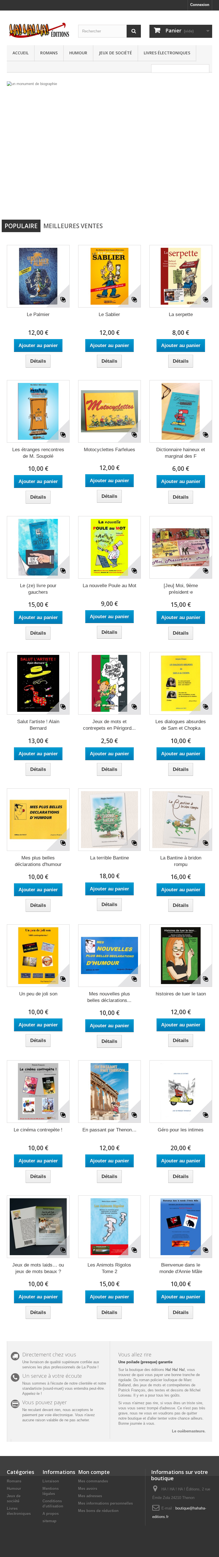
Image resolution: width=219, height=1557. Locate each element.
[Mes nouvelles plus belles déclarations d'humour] (109, 955)
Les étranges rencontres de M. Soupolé (38, 453)
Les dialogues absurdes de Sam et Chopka (180, 725)
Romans (49, 52)
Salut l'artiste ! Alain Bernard (38, 725)
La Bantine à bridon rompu (180, 861)
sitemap (49, 1521)
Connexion (199, 5)
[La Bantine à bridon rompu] (180, 819)
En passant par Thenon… (109, 1130)
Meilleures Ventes (73, 226)
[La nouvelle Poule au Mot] (109, 547)
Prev (187, 202)
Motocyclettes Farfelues (109, 449)
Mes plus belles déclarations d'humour (38, 861)
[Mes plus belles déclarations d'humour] (38, 819)
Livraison (50, 1481)
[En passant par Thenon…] (109, 1091)
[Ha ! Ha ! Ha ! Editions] (38, 30)
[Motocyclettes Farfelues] (109, 411)
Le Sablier (109, 314)
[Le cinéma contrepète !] (38, 1091)
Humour (78, 52)
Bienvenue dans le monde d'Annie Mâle (180, 1268)
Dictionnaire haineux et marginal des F (180, 453)
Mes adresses (90, 1496)
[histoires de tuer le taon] (180, 955)
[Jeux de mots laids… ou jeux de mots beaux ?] (38, 1226)
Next (201, 202)
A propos (50, 1513)
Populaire (21, 226)
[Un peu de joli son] (38, 955)
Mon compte (94, 1472)
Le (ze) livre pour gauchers (38, 589)
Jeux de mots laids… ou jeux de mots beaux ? (38, 1268)
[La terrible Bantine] (109, 819)
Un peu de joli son (38, 994)
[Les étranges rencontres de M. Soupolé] (38, 411)
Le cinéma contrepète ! (38, 1130)
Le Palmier (38, 314)
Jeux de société (115, 52)
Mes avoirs (87, 1488)
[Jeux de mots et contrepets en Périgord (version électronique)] (109, 683)
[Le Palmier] (38, 276)
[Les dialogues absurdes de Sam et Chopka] (180, 683)
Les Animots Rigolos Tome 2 (109, 1268)
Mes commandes (93, 1481)
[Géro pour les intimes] (180, 1091)
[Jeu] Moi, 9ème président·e (181, 589)
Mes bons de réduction (98, 1511)
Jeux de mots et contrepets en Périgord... (109, 725)
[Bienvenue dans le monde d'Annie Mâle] (180, 1226)
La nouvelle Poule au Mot (109, 585)
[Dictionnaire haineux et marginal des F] (180, 411)
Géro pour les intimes (181, 1130)
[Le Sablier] (109, 276)
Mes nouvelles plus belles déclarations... (109, 997)
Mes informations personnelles (105, 1503)
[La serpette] (180, 276)
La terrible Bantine (109, 858)
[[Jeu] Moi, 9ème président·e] (180, 547)
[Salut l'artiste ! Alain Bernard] (38, 683)
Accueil (21, 52)
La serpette (181, 314)
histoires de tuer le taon (181, 994)
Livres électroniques (167, 52)
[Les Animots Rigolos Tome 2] (109, 1226)
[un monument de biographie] (109, 147)
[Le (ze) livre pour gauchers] (38, 547)
